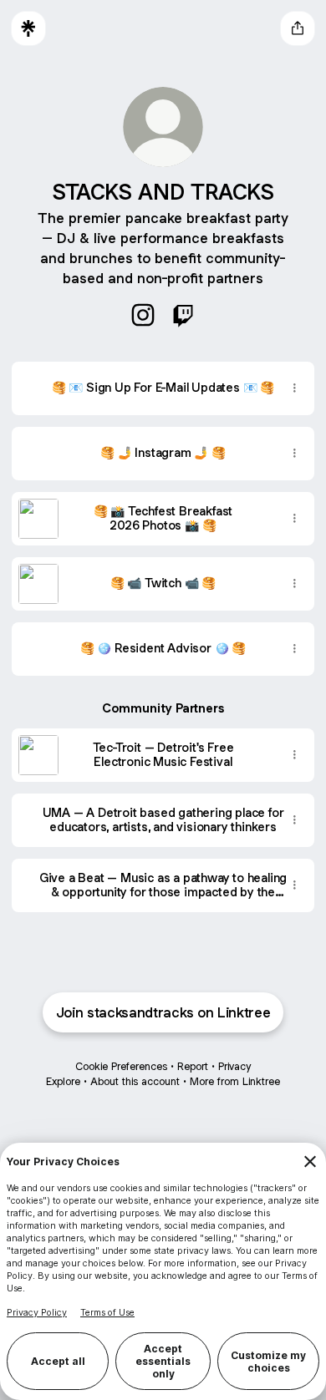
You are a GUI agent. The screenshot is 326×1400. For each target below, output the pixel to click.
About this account (135, 1081)
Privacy (234, 1066)
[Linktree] (28, 28)
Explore (63, 1081)
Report (192, 1066)
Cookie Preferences (121, 1066)
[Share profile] (297, 28)
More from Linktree (235, 1081)
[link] (143, 315)
